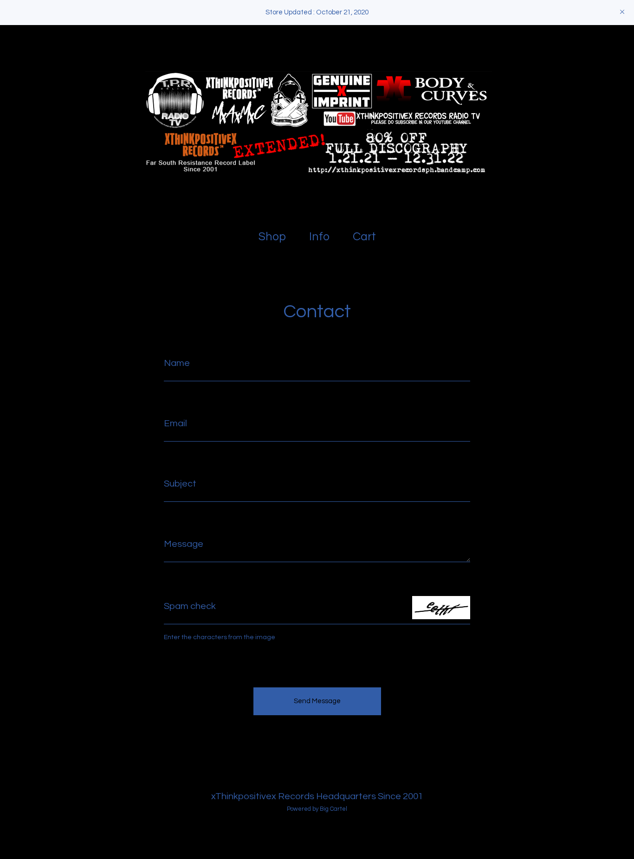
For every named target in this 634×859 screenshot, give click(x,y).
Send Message (317, 701)
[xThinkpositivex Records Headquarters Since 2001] (317, 122)
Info (319, 237)
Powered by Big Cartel (317, 809)
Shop (272, 237)
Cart (366, 236)
